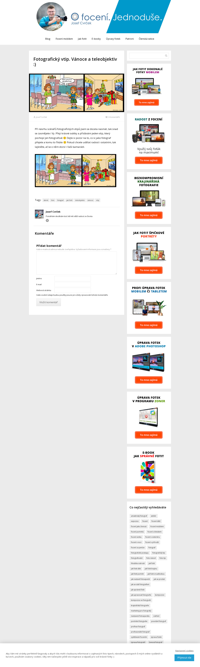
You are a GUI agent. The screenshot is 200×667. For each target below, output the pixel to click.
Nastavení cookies (184, 650)
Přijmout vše (184, 657)
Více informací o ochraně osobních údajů (123, 355)
